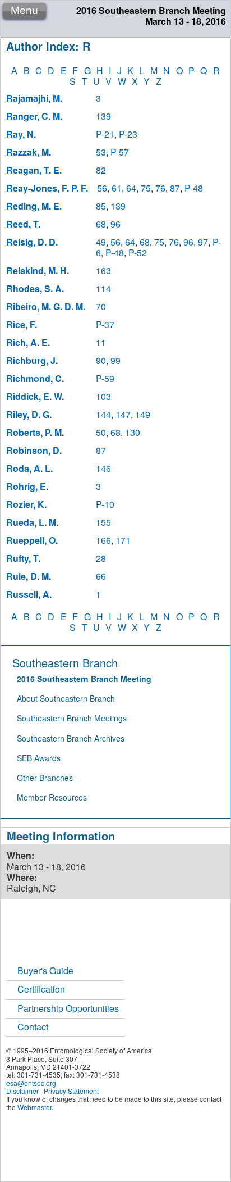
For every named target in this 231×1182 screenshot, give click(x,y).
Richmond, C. (35, 378)
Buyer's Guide (45, 970)
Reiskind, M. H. (37, 270)
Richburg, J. (32, 360)
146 (103, 468)
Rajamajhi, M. (34, 98)
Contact (32, 1026)
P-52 (137, 252)
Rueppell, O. (32, 540)
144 (103, 414)
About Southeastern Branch (66, 698)
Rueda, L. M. (32, 522)
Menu (24, 10)
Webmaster (34, 1107)
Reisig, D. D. (32, 241)
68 (101, 223)
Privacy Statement (71, 1090)
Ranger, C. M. (34, 116)
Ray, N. (21, 134)
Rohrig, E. (27, 486)
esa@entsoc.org (31, 1083)
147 (123, 414)
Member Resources (52, 797)
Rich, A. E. (28, 342)
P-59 (105, 378)
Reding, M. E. (34, 205)
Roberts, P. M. (35, 432)
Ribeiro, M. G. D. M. (45, 306)
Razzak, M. (28, 152)
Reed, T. (23, 223)
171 (123, 540)
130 (132, 432)
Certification (41, 989)
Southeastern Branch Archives (70, 738)
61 (117, 187)
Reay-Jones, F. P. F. (47, 187)
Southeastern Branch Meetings (72, 718)
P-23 (128, 134)
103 (103, 396)
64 (131, 187)
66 (101, 576)
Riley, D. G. (29, 414)
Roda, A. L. (29, 468)
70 (101, 306)
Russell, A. (29, 594)
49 (101, 241)
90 (101, 360)
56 (102, 187)
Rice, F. (21, 324)
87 (175, 187)
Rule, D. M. (28, 576)
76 (160, 187)
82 (101, 169)
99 (115, 360)
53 (101, 152)
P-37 (105, 324)
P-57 (119, 152)
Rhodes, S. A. (35, 288)
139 (103, 116)
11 (101, 342)
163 (103, 270)
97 (203, 241)
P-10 (105, 504)
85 (101, 205)
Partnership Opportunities (68, 1008)
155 (103, 522)
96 (115, 223)
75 (146, 187)
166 (103, 540)
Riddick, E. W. (35, 396)
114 (103, 288)
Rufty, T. (23, 558)
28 (101, 558)
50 (101, 432)
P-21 (105, 134)
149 (142, 414)
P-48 (193, 187)
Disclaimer (22, 1090)
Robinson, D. (34, 450)
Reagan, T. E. (34, 169)
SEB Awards (39, 757)
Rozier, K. (26, 504)
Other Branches (45, 777)
